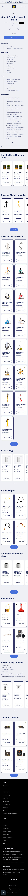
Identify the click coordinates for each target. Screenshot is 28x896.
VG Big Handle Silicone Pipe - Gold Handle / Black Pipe (7, 533)
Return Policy (6, 798)
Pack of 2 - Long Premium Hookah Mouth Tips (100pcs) (6, 695)
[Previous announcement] (2, 1)
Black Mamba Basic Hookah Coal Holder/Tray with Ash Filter (20, 642)
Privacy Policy (6, 801)
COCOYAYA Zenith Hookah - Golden (6, 405)
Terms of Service (7, 804)
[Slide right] (16, 188)
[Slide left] (11, 188)
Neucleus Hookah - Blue (6, 328)
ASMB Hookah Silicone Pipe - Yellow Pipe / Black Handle (7, 507)
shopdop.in (12, 892)
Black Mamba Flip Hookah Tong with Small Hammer (6, 641)
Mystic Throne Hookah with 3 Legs (7, 303)
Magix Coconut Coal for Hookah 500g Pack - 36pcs (7, 760)
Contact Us (5, 807)
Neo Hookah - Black (5, 211)
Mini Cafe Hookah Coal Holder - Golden (7, 615)
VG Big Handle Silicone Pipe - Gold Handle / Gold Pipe (20, 533)
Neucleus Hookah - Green (20, 278)
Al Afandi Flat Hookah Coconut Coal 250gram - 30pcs (20, 734)
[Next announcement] (25, 1)
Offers (4, 840)
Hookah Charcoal (7, 831)
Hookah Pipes (6, 834)
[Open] (3, 892)
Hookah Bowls (6, 828)
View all (14, 229)
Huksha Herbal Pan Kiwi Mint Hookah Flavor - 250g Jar (6, 173)
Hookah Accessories (7, 837)
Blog (4, 810)
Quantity (14, 25)
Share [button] (14, 142)
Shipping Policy (6, 795)
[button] (2, 6)
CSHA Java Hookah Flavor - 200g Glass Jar (5, 572)
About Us (5, 785)
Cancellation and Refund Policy (10, 813)
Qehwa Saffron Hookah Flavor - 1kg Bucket (17, 694)
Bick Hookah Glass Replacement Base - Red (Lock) (20, 615)
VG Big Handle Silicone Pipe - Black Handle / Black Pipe (20, 507)
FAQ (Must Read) (6, 792)
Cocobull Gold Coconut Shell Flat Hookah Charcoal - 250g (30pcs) (21, 761)
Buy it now (14, 37)
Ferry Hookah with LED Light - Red (21, 405)
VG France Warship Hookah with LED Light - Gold (7, 379)
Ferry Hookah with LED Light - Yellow (18, 211)
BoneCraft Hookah (6, 277)
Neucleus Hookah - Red (20, 303)
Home (4, 822)
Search (4, 788)
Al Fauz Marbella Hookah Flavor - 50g (17, 466)
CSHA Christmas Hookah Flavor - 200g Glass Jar (18, 572)
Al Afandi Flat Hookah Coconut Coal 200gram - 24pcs (7, 734)
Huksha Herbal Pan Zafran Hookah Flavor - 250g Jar (18, 173)
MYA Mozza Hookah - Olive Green (20, 353)
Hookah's (5, 825)
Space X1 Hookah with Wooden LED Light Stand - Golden (20, 379)
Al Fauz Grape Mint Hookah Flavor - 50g (6, 466)
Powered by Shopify (17, 892)
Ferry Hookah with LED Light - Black (21, 253)
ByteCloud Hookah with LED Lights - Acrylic (6, 353)
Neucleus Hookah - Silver (20, 328)
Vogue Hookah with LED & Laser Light (6, 253)
